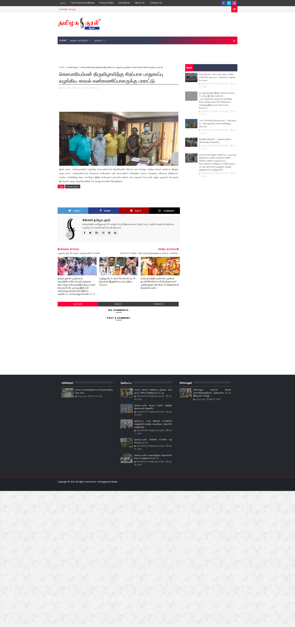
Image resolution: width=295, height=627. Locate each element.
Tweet (77, 211)
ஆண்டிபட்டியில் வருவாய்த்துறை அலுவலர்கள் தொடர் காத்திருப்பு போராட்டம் (153, 457)
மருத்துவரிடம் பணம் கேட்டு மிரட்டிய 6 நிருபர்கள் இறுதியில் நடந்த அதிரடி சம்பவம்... (117, 281)
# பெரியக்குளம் (72, 186)
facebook (158, 304)
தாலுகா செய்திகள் (79, 40)
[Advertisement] (181, 24)
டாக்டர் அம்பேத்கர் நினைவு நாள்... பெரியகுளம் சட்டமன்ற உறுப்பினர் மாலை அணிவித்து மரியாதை (217, 123)
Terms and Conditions (82, 2)
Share (107, 211)
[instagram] (234, 3)
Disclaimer (124, 2)
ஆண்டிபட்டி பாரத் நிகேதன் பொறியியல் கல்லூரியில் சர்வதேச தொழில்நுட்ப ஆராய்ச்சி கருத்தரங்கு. (153, 423)
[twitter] (229, 3)
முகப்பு (63, 2)
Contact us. (156, 2)
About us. (140, 2)
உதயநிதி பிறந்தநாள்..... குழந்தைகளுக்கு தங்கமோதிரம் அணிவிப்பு (215, 141)
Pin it (138, 211)
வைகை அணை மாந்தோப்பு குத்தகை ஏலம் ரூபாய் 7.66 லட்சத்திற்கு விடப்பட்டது (153, 391)
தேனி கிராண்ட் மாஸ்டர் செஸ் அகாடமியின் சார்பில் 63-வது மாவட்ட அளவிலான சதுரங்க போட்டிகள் (217, 77)
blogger (78, 304)
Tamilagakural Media (107, 481)
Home (62, 40)
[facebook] (223, 3)
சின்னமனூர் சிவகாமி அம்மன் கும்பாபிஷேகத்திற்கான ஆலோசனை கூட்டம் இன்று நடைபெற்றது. (212, 392)
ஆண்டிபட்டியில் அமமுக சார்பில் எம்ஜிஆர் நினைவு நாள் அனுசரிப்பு (153, 407)
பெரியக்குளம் (73, 67)
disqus (118, 304)
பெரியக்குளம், (94, 87)
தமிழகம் (98, 40)
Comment (169, 211)
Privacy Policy (106, 2)
